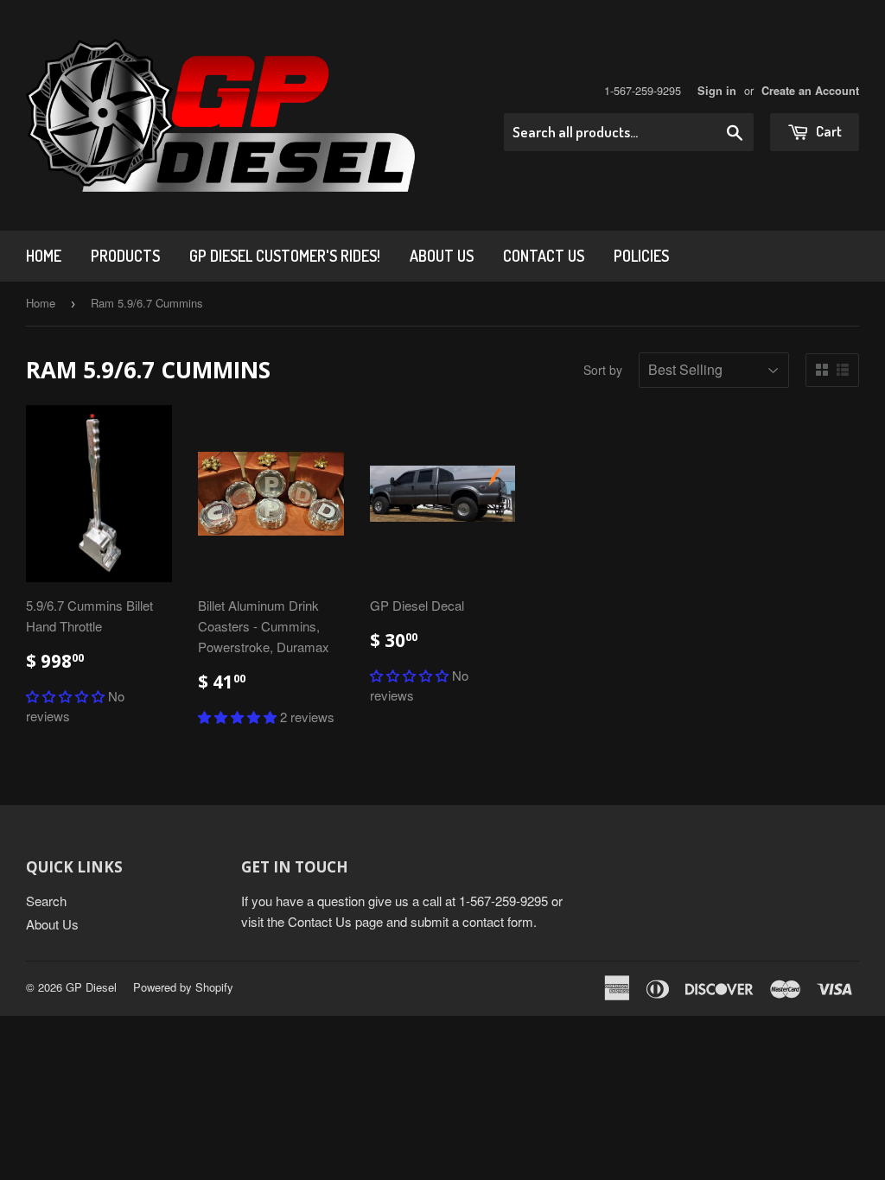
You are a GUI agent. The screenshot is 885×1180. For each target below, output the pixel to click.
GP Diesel (91, 987)
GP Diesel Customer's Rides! (284, 255)
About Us (442, 255)
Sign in (716, 90)
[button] (65, 696)
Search (46, 900)
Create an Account (810, 90)
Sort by (602, 369)
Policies (641, 255)
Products (125, 255)
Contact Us (543, 255)
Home (43, 255)
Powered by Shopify (183, 987)
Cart (827, 131)
